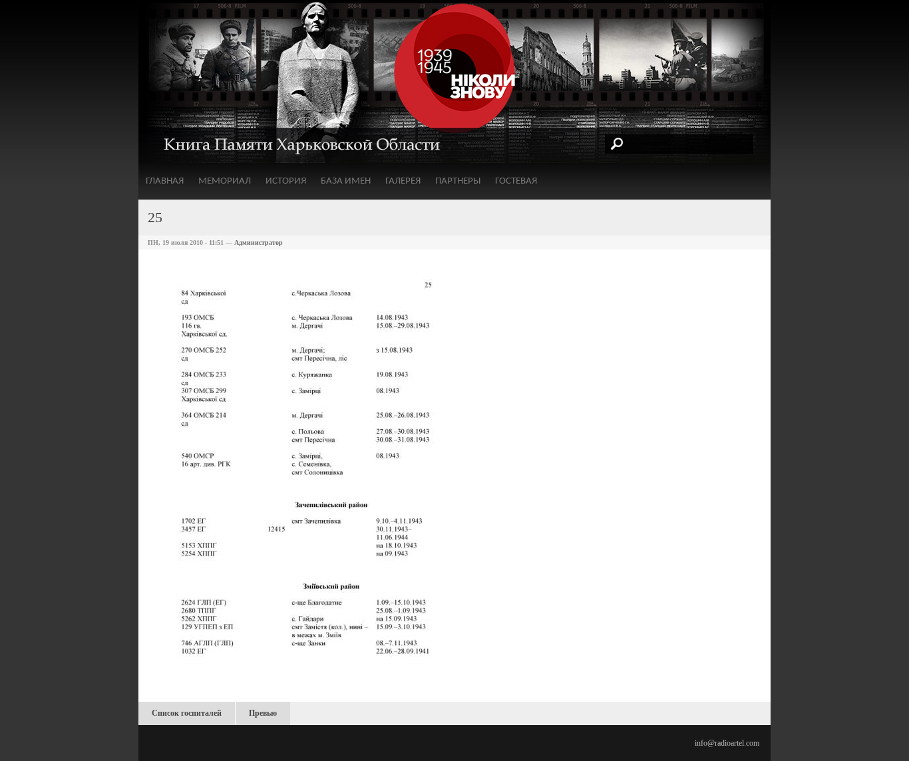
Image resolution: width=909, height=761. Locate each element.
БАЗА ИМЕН (346, 181)
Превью (263, 713)
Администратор (258, 242)
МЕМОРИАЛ (224, 181)
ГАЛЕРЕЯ (403, 181)
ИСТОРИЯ (286, 181)
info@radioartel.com (727, 743)
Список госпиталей (187, 713)
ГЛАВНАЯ (165, 181)
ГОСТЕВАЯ (516, 181)
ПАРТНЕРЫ (457, 181)
